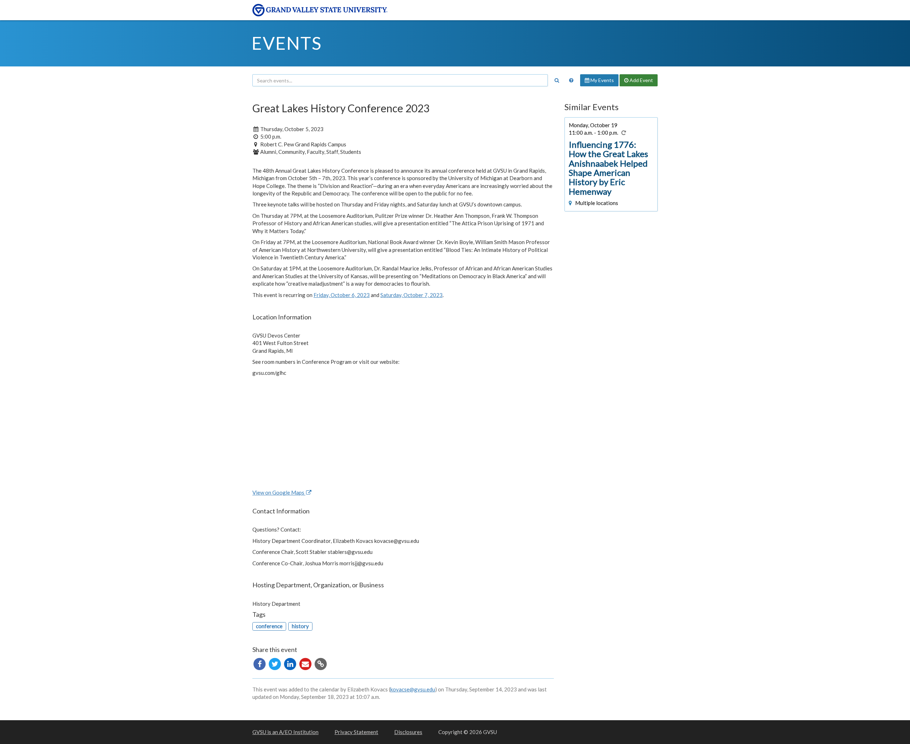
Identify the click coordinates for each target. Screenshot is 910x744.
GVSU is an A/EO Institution (285, 732)
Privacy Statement (356, 732)
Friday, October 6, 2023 (342, 295)
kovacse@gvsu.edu (412, 689)
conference (269, 626)
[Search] (556, 80)
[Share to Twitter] (275, 663)
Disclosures (408, 732)
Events (287, 43)
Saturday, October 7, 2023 (411, 295)
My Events (601, 80)
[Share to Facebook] (260, 663)
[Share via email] (306, 663)
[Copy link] (321, 663)
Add (640, 80)
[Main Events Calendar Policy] (571, 80)
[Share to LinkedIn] (290, 663)
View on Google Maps (278, 492)
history (300, 626)
